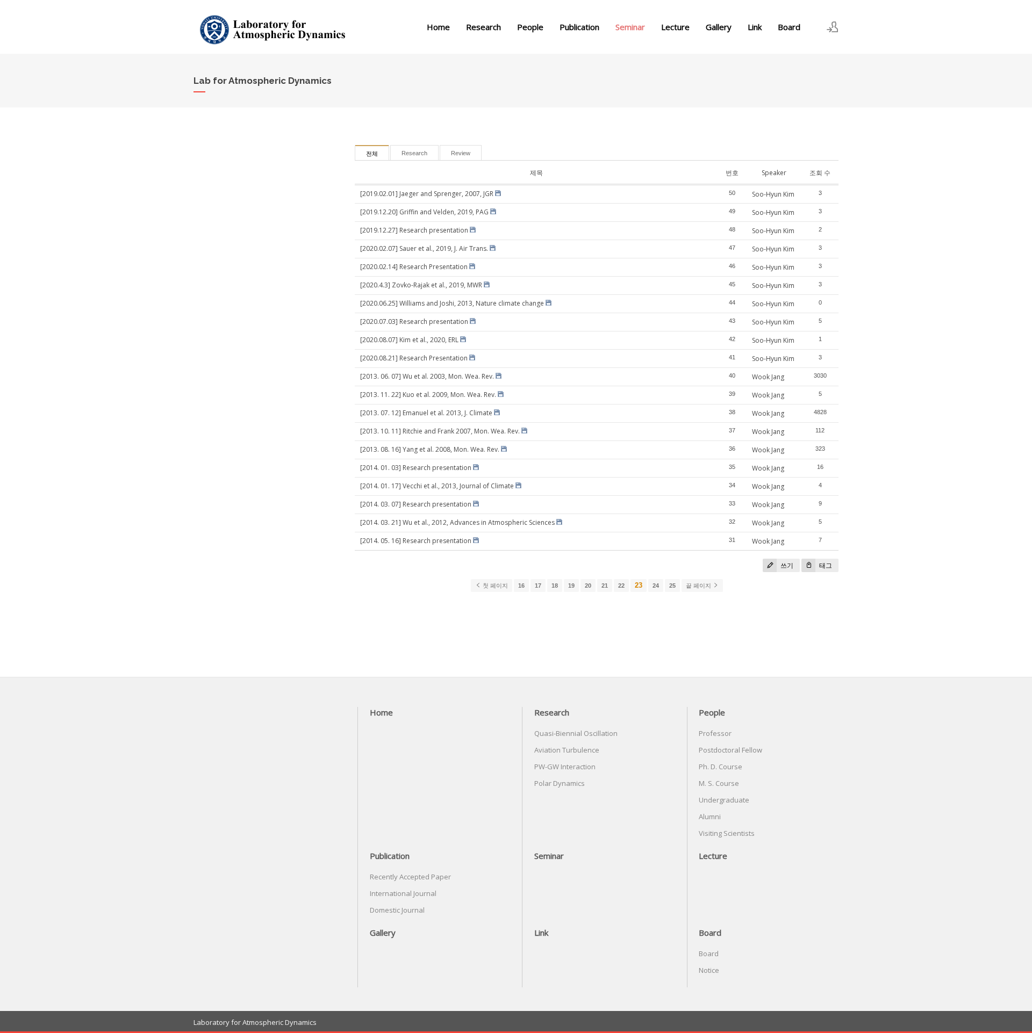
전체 (372, 153)
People (530, 26)
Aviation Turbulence (566, 750)
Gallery (719, 26)
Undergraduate (724, 800)
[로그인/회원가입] (832, 27)
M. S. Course (719, 783)
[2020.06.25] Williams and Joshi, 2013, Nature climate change (452, 303)
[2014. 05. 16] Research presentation (415, 540)
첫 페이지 (494, 585)
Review (460, 153)
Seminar (630, 26)
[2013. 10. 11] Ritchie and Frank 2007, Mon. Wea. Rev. (440, 431)
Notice (709, 970)
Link (755, 26)
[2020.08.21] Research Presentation (414, 358)
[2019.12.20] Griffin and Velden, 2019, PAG (424, 211)
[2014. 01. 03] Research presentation (415, 467)
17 (538, 585)
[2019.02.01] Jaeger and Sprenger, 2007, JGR (426, 193)
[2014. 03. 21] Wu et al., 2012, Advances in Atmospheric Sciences (457, 522)
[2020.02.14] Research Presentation (414, 266)
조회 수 (819, 172)
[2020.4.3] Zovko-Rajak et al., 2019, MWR (421, 285)
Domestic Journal (397, 910)
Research (483, 26)
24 (656, 585)
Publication (579, 26)
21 (604, 585)
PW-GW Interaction (565, 766)
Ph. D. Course (720, 766)
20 (588, 585)
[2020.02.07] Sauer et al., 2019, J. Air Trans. (424, 248)
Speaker (774, 172)
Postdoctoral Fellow (730, 750)
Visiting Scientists (727, 833)
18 (554, 585)
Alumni (710, 816)
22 (621, 585)
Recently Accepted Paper (410, 877)
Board (789, 26)
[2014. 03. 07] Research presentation (415, 504)
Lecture (675, 26)
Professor (715, 733)
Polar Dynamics (559, 783)
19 (571, 585)
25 (672, 585)
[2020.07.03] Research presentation (414, 321)
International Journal (403, 893)
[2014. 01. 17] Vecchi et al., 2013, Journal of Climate (437, 485)
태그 (825, 565)
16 (521, 585)
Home (438, 26)
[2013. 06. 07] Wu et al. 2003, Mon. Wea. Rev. (427, 376)
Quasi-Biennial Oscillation (576, 733)
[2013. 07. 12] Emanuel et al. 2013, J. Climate (426, 412)
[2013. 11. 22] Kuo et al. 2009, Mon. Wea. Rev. (428, 394)
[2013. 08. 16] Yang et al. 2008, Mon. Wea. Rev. (429, 449)
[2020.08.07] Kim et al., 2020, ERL (409, 339)
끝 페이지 (699, 585)
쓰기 (786, 565)
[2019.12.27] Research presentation (414, 230)
